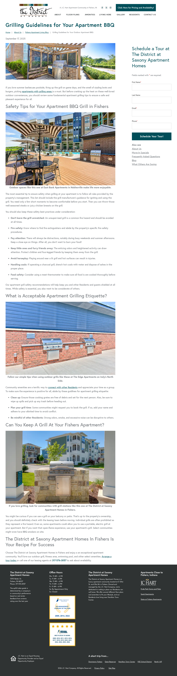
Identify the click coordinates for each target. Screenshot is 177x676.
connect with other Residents (62, 387)
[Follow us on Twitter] (106, 7)
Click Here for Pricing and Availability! (136, 7)
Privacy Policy (99, 668)
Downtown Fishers (95, 662)
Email (134, 108)
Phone (134, 121)
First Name (136, 82)
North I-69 (158, 662)
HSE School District (145, 662)
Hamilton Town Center (126, 662)
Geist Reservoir (110, 662)
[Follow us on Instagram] (110, 7)
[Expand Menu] (62, 15)
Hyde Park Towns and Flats (151, 589)
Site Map (112, 668)
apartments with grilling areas (37, 91)
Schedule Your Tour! (151, 136)
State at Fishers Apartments (151, 599)
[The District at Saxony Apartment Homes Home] (35, 10)
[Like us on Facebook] (102, 7)
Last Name (136, 95)
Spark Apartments (147, 594)
